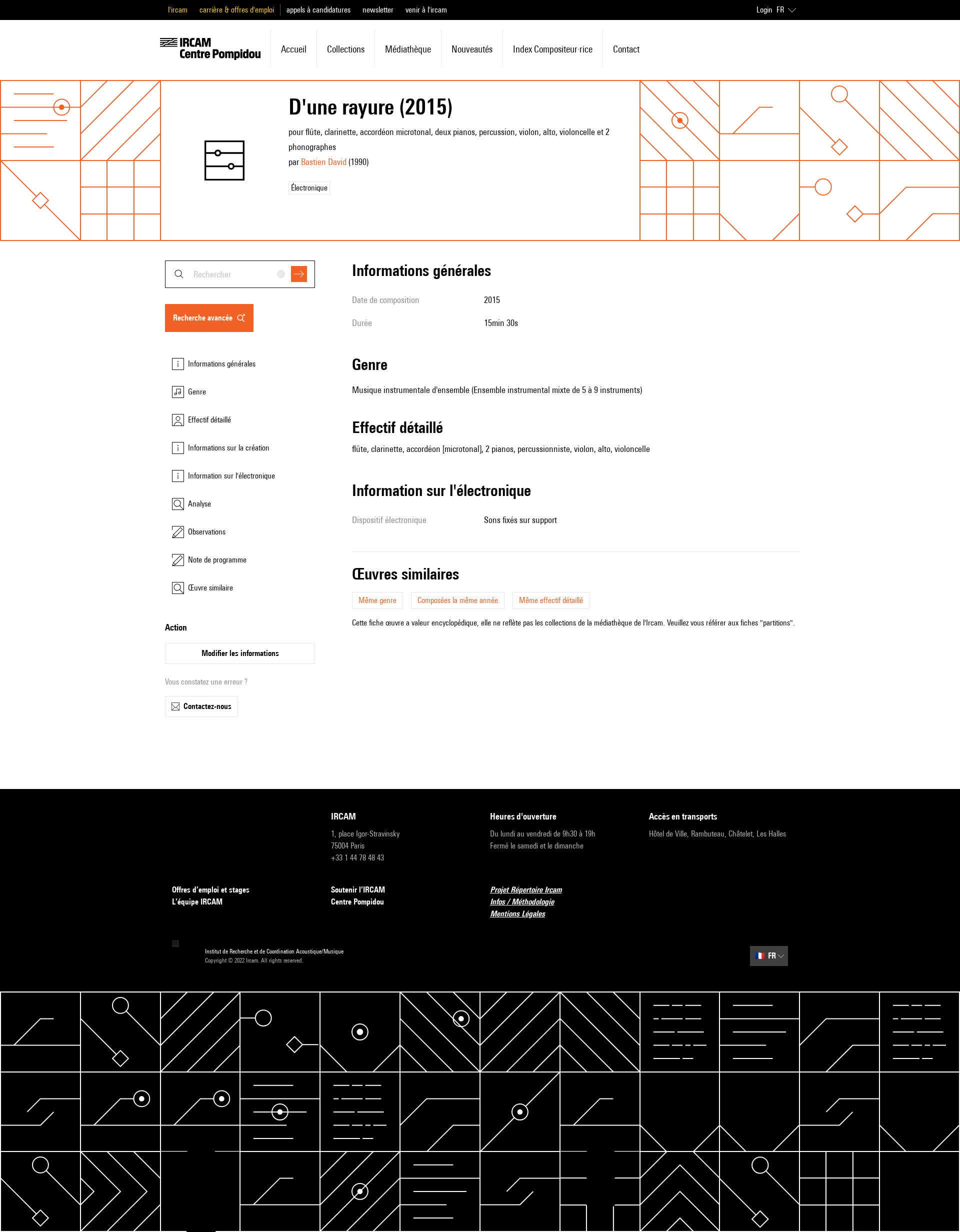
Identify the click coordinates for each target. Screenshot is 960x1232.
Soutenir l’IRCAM (358, 889)
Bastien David (323, 161)
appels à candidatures (318, 9)
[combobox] (240, 274)
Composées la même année (458, 600)
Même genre (377, 600)
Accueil (293, 49)
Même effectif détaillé (551, 600)
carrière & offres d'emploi (237, 9)
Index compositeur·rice (552, 49)
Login (764, 9)
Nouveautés (472, 49)
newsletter (378, 9)
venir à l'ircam (426, 9)
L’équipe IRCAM (197, 901)
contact (626, 49)
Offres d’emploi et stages (211, 889)
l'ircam (178, 9)
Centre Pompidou (357, 901)
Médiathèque (408, 49)
